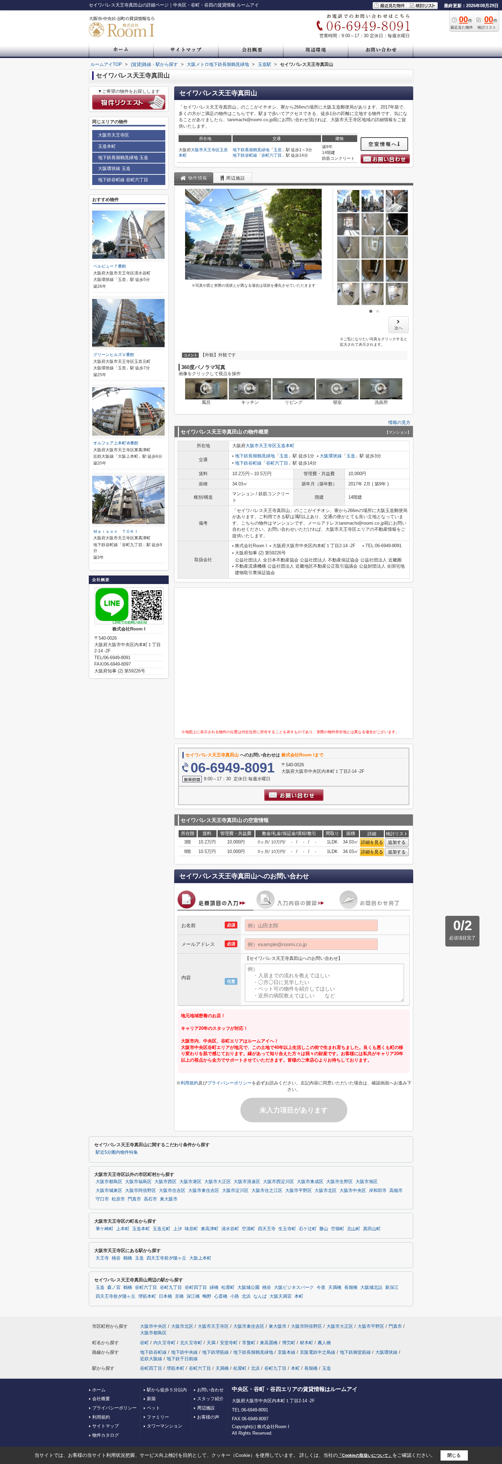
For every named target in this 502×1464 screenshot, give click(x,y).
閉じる (454, 1455)
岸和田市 (378, 1190)
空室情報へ (383, 144)
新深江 (392, 1287)
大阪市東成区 (310, 1181)
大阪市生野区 (339, 1181)
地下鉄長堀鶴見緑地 (251, 149)
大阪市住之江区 (266, 1190)
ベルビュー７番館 (109, 266)
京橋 (179, 1296)
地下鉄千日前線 (182, 1358)
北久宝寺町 (191, 1342)
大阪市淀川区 (235, 1190)
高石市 (150, 1199)
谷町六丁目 (271, 155)
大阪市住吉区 (172, 1190)
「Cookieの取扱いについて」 (365, 1455)
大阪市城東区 (109, 1190)
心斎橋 (220, 1296)
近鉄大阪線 (151, 1358)
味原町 (191, 1228)
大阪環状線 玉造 (114, 168)
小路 (234, 1296)
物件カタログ (105, 1435)
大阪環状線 (331, 455)
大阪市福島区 (138, 1181)
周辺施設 (206, 1407)
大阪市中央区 (352, 1190)
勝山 (323, 1228)
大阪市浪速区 (247, 1181)
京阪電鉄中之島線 (317, 1352)
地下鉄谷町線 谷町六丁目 (123, 179)
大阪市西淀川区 (278, 1181)
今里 (321, 1287)
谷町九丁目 (171, 1287)
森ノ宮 (114, 1287)
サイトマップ (105, 1426)
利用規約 (189, 1082)
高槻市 (396, 1190)
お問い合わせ (210, 1389)
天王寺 (102, 1258)
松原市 (118, 1199)
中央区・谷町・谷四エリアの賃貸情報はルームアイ (295, 1389)
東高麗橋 (269, 1342)
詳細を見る (372, 842)
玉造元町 (161, 1228)
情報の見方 (399, 422)
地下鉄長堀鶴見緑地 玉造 (123, 157)
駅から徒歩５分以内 (167, 1389)
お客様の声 (208, 1417)
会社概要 (101, 1398)
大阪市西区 (165, 1181)
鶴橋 (127, 1258)
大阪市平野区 (298, 1190)
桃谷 (116, 1258)
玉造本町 (285, 445)
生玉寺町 (287, 1228)
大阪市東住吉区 (203, 1190)
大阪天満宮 (280, 1296)
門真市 (134, 1199)
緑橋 (214, 1287)
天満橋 (334, 1287)
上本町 (122, 1228)
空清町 (248, 1228)
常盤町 (248, 1342)
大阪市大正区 (217, 1181)
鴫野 (207, 1296)
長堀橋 (351, 1287)
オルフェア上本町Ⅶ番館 (115, 443)
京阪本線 (286, 1352)
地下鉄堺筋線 (215, 1352)
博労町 (288, 1342)
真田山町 (372, 1228)
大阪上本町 (200, 1258)
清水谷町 (230, 1228)
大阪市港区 (190, 1181)
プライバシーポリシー (229, 1082)
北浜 (246, 1296)
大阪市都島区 (109, 1181)
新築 (151, 1398)
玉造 (278, 149)
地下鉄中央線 (184, 1352)
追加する (397, 842)
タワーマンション (164, 1426)
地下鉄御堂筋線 (355, 1352)
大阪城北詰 (371, 1287)
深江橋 (193, 1296)
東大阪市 (169, 1199)
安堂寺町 (229, 1342)
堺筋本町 (147, 1296)
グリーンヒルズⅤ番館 (113, 354)
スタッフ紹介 (210, 1398)
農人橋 (324, 1342)
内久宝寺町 (164, 1342)
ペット (153, 1407)
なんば (260, 1296)
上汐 (177, 1228)
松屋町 (228, 1287)
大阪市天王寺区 (205, 149)
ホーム (99, 1389)
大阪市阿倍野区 (140, 1190)
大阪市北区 (326, 1190)
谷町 (144, 1342)
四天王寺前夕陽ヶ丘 (166, 1258)
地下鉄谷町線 (245, 155)
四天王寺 (267, 1228)
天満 (211, 1342)
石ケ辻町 (308, 1228)
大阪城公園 (248, 1287)
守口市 (102, 1199)
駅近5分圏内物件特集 (117, 1152)
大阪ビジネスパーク (294, 1287)
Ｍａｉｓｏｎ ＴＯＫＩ (115, 531)
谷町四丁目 (196, 1287)
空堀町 (337, 1228)
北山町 (353, 1228)
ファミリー (158, 1417)
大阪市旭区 (366, 1181)
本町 (298, 1296)
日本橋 (165, 1296)
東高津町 (210, 1228)
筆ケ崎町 (104, 1228)
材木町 (306, 1342)
